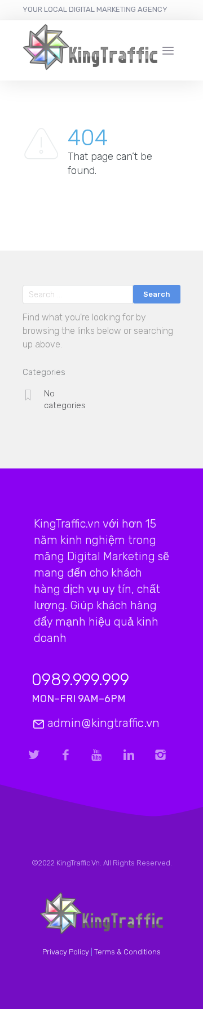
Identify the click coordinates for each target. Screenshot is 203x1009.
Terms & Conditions (127, 952)
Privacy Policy (65, 952)
